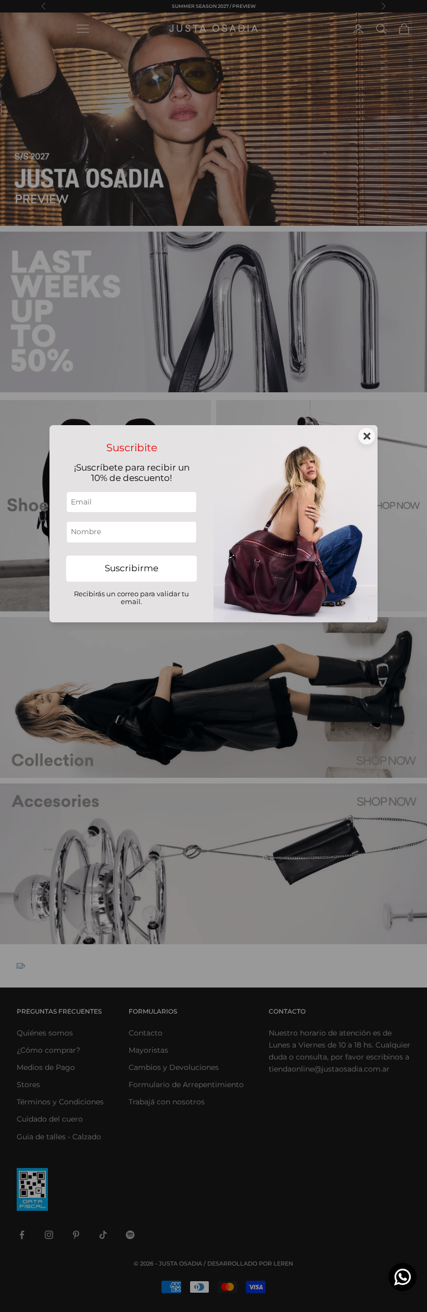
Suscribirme (131, 568)
